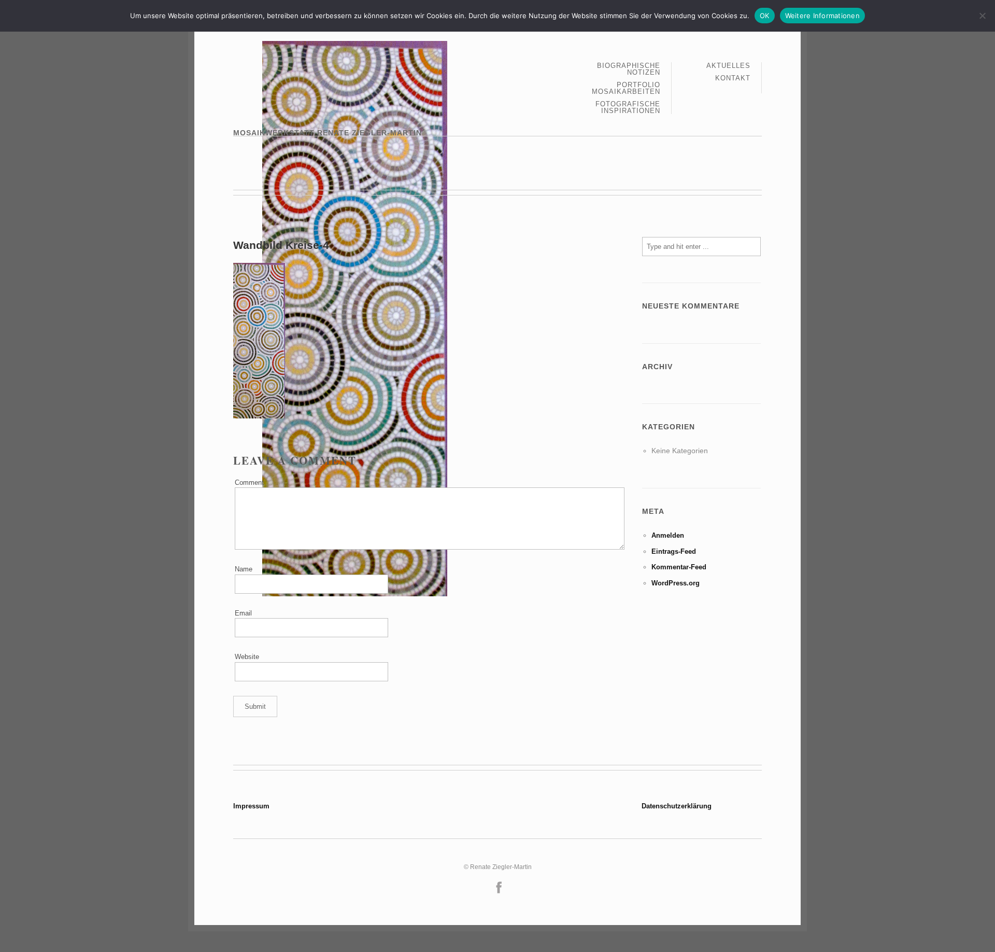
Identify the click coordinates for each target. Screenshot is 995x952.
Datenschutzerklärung (677, 806)
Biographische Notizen (628, 69)
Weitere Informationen (822, 15)
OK (765, 15)
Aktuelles (728, 65)
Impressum (251, 806)
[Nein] (982, 15)
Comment (249, 482)
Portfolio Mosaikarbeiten (626, 88)
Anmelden (667, 535)
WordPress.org (675, 583)
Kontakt (732, 78)
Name (243, 569)
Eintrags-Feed (673, 551)
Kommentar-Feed (678, 567)
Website (247, 657)
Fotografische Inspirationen (627, 107)
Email (243, 613)
